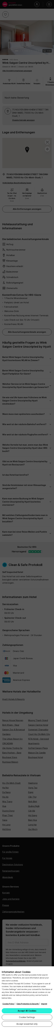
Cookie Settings (27, 1017)
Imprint (44, 1004)
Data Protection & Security (28, 1004)
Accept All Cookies (27, 1010)
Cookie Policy (8, 1004)
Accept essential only (27, 1024)
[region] (27, 997)
